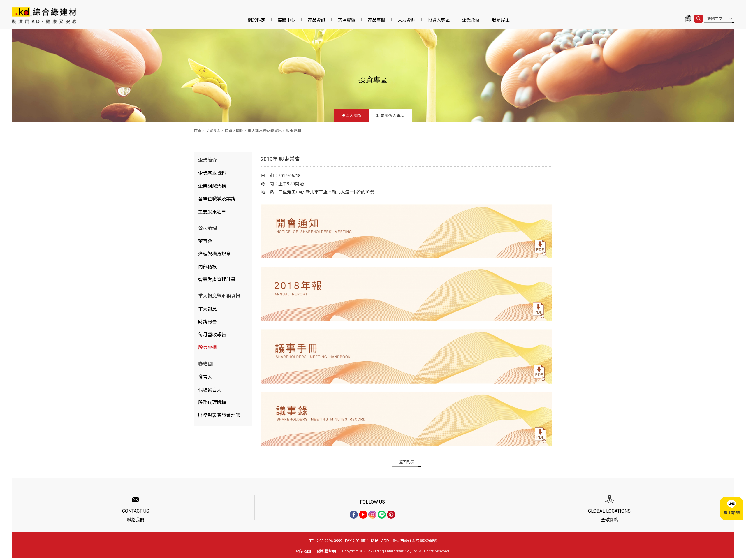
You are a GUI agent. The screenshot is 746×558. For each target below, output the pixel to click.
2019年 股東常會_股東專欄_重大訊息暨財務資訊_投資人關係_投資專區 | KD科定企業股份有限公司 (44, 15)
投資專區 (213, 131)
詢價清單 (688, 19)
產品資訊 (316, 20)
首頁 (197, 131)
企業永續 (471, 20)
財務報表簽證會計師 (219, 415)
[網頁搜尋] (698, 19)
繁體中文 (714, 19)
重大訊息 (207, 309)
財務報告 (207, 322)
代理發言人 (209, 389)
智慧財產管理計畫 (216, 279)
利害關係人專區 (390, 115)
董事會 (205, 241)
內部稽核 (207, 267)
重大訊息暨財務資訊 (265, 131)
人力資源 (406, 20)
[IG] (372, 515)
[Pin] (391, 515)
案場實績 (346, 20)
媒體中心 (286, 20)
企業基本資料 (212, 173)
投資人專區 (439, 20)
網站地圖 (303, 551)
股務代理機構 (212, 402)
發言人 (205, 377)
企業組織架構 (212, 186)
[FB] (354, 515)
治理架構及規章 (214, 254)
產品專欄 (376, 20)
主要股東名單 (212, 211)
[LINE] (382, 515)
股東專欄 (293, 131)
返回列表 (406, 462)
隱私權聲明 (326, 551)
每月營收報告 (212, 334)
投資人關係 (351, 115)
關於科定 (256, 20)
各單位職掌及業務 (216, 199)
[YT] (363, 515)
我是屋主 (501, 20)
